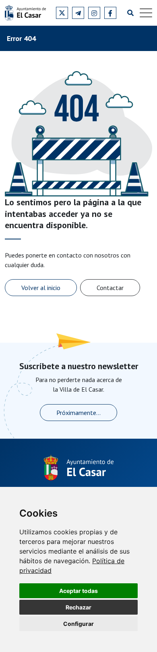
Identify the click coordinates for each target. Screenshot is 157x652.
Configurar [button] (78, 623)
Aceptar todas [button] (78, 590)
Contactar (110, 288)
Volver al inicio (40, 288)
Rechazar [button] (78, 607)
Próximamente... (78, 413)
